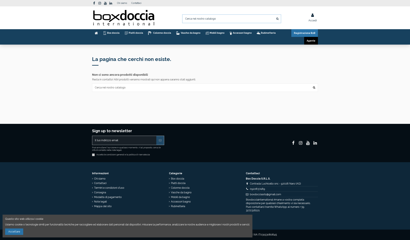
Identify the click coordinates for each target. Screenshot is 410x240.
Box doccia (177, 178)
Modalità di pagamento (108, 197)
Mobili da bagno (180, 197)
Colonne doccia (180, 187)
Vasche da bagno (181, 192)
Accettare (14, 231)
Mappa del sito (103, 206)
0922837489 (257, 188)
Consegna (100, 192)
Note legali (100, 201)
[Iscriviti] (160, 140)
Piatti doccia (178, 183)
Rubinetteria (178, 206)
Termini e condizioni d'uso (109, 187)
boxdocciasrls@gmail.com (265, 194)
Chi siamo (122, 3)
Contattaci (136, 3)
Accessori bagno (181, 201)
